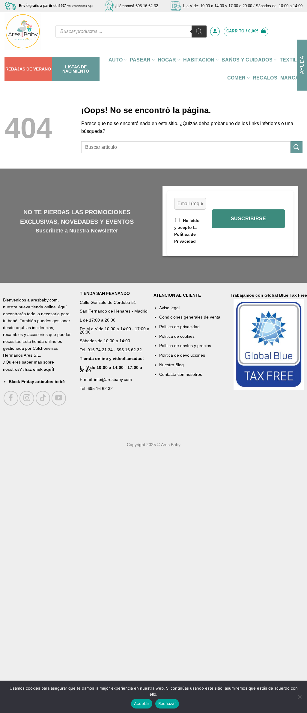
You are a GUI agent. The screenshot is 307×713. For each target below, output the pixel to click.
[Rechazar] (300, 698)
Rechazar (167, 703)
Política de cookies (177, 336)
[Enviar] (297, 147)
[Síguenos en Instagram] (26, 398)
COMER (236, 77)
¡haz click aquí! (38, 369)
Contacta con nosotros (180, 374)
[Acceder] (215, 31)
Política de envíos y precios (185, 345)
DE (29, 69)
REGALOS (265, 77)
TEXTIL (288, 59)
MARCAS (291, 77)
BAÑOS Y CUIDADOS (247, 59)
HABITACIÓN (198, 59)
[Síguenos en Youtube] (59, 398)
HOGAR (167, 59)
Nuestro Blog (171, 364)
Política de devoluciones (182, 355)
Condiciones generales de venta (189, 317)
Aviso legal (169, 307)
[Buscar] (199, 31)
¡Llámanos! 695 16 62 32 (136, 6)
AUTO (116, 59)
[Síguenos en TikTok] (43, 398)
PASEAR (140, 59)
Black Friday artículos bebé (37, 381)
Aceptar (141, 703)
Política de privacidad (179, 326)
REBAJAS (15, 69)
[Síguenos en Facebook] (11, 398)
